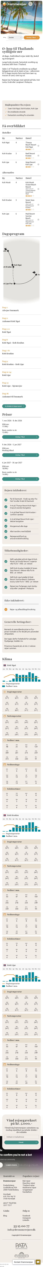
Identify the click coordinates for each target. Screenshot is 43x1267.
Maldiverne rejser (29, 1188)
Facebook (26, 1216)
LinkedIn (26, 1220)
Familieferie (27, 1192)
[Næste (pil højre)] (3, 1266)
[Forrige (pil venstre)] (1, 1266)
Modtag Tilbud (31, 37)
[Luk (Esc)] (7, 1264)
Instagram (27, 1218)
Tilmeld (21, 1142)
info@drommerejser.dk (21, 1230)
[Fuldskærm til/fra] (3, 1264)
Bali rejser (26, 1181)
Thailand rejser (29, 1185)
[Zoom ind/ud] (1, 1264)
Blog (5, 1216)
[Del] (5, 1264)
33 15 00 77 (21, 1226)
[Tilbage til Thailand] (4, 37)
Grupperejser (28, 1190)
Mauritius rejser (29, 1183)
